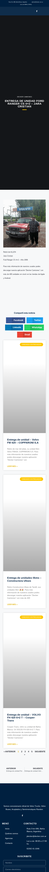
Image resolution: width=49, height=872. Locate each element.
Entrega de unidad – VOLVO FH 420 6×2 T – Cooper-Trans (24, 717)
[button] (46, 11)
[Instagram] (41, 11)
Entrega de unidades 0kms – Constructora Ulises (24, 579)
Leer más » (12, 466)
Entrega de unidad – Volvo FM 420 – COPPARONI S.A (23, 441)
